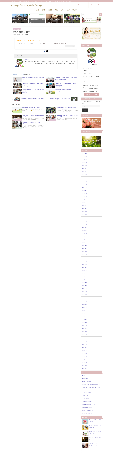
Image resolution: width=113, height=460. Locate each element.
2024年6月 (84, 218)
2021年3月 (84, 338)
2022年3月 (84, 301)
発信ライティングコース (87, 407)
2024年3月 (84, 227)
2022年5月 (84, 294)
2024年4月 (84, 224)
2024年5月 (84, 221)
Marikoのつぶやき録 (17, 29)
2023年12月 (84, 236)
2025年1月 (84, 196)
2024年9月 (84, 208)
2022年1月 (84, 307)
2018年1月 (84, 368)
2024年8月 (84, 211)
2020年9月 (84, 341)
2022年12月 (84, 273)
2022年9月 (84, 282)
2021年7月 (84, 325)
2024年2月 (84, 230)
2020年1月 (84, 350)
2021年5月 (84, 331)
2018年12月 (84, 359)
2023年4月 (84, 261)
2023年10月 (84, 242)
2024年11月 (84, 202)
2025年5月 (84, 184)
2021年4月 (84, 334)
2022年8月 (84, 285)
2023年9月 (84, 245)
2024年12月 (84, 199)
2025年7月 (84, 178)
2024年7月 (84, 214)
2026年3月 (84, 162)
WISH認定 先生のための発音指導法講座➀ (91, 384)
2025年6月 (84, 181)
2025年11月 (84, 171)
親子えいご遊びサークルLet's (88, 410)
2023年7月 (84, 251)
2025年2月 (84, 193)
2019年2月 (84, 356)
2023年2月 (84, 267)
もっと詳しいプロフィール (91, 94)
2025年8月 (84, 174)
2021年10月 (84, 316)
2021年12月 (84, 310)
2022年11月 (84, 276)
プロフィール (85, 395)
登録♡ (85, 110)
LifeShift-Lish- (85, 378)
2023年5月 (84, 258)
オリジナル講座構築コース (87, 392)
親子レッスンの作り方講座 (87, 413)
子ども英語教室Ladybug (87, 401)
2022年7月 (84, 288)
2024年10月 (84, 205)
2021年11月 (84, 313)
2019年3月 (84, 353)
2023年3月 (84, 264)
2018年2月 (84, 365)
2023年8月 (84, 248)
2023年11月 (84, 239)
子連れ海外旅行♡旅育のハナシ (88, 404)
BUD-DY (84, 375)
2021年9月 (84, 319)
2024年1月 (84, 233)
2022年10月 (84, 279)
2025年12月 (84, 168)
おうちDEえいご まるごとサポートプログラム (91, 388)
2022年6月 (84, 291)
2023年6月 (84, 254)
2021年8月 (84, 322)
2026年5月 (84, 156)
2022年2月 (84, 304)
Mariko (27, 59)
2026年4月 (84, 159)
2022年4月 (84, 298)
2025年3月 (84, 190)
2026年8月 (84, 153)
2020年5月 (84, 347)
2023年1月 (84, 270)
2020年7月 (84, 344)
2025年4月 (84, 187)
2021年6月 (84, 328)
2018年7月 (84, 362)
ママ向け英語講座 (86, 398)
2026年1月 (84, 165)
